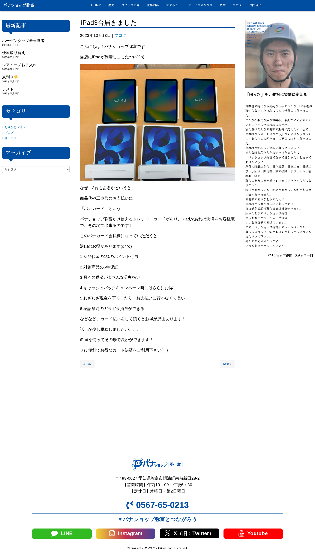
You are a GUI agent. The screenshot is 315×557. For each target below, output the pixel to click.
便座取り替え (13, 53)
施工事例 (10, 138)
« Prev (87, 363)
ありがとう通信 (15, 127)
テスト (8, 89)
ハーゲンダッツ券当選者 (23, 41)
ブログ (120, 35)
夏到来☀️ (10, 77)
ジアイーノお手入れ (19, 65)
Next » (227, 363)
